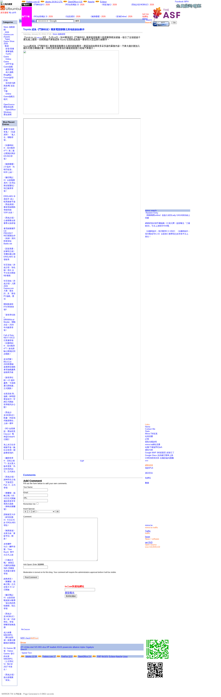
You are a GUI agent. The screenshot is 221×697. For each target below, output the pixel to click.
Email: (25, 492)
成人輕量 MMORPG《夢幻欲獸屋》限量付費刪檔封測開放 (9, 637)
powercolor (67, 647)
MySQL (105, 656)
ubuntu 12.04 (31, 656)
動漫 (7, 46)
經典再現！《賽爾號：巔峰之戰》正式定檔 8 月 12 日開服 (9, 584)
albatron (76, 647)
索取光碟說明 (151, 442)
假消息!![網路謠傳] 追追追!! (9, 86)
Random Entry (151, 213)
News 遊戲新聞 (59, 34)
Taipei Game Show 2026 (9, 41)
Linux (125, 656)
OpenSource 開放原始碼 (9, 104)
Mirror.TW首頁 (151, 434)
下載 (6, 91)
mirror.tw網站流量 (152, 444)
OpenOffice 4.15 (75, 2)
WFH (186, 1)
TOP (82, 461)
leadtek (53, 647)
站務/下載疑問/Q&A (153, 447)
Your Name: (28, 487)
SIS (36, 647)
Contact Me (150, 429)
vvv (146, 460)
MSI (40, 647)
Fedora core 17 (49, 656)
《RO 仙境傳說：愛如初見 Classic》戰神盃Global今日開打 (9, 433)
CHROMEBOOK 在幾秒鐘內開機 (159, 458)
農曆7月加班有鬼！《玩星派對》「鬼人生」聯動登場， (9, 134)
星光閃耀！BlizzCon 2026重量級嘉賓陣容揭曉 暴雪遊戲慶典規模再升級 (10, 365)
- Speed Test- (26, 653)
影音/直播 (9, 49)
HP (48, 647)
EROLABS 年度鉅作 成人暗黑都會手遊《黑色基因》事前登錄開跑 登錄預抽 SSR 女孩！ (9, 204)
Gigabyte (90, 647)
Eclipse (103, 2)
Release (25, 629)
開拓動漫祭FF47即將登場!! (9, 307)
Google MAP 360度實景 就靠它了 (159, 452)
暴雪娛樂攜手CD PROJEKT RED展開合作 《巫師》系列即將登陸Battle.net (11, 236)
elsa (44, 647)
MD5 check (26, 638)
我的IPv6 (149, 468)
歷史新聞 (7, 114)
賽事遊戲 (8, 51)
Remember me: (29, 504)
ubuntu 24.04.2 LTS (54, 2)
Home (147, 427)
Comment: (27, 517)
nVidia (26, 647)
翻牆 (147, 483)
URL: (25, 498)
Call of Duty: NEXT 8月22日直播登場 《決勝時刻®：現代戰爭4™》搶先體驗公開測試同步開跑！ (9, 344)
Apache (91, 2)
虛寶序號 (8, 69)
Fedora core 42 (33, 2)
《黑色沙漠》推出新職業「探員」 (9, 677)
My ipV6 (12, 12)
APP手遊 (9, 64)
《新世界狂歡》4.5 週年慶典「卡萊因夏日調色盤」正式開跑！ (9, 382)
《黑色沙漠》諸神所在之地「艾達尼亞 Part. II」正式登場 (9, 482)
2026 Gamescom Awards (9, 34)
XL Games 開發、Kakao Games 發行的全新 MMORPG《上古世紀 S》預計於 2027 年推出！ (9, 659)
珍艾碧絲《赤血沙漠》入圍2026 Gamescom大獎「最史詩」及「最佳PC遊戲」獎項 (9, 290)
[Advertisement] (167, 74)
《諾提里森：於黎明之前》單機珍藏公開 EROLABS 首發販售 (9, 254)
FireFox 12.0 (66, 656)
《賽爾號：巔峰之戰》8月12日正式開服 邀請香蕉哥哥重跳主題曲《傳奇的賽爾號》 (9, 501)
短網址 (148, 478)
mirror (39, 38)
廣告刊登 (149, 450)
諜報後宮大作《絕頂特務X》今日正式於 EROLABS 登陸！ (9, 519)
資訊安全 (149, 473)
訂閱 (147, 439)
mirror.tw (148, 525)
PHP (99, 656)
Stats (147, 431)
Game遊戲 (8, 67)
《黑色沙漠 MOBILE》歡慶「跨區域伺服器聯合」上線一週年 (9, 417)
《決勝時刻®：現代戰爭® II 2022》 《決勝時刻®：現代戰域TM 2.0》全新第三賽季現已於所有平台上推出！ (167, 234)
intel (32, 647)
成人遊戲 (8, 72)
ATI (21, 647)
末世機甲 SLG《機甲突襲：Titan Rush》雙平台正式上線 (9, 549)
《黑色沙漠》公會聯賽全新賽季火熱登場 (9, 220)
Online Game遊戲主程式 (9, 96)
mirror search (151, 210)
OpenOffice (9, 109)
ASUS (59, 647)
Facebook (179, 1)
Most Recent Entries (8, 123)
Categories (7, 22)
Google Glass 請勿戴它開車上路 (159, 455)
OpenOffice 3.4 (84, 656)
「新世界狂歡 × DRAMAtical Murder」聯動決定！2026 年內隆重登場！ (9, 322)
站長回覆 (149, 436)
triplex (82, 647)
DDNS (145, 19)
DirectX (23, 649)
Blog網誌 (7, 75)
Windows (7, 112)
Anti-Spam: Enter (33, 564)
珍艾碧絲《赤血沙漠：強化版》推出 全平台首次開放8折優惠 (9, 270)
